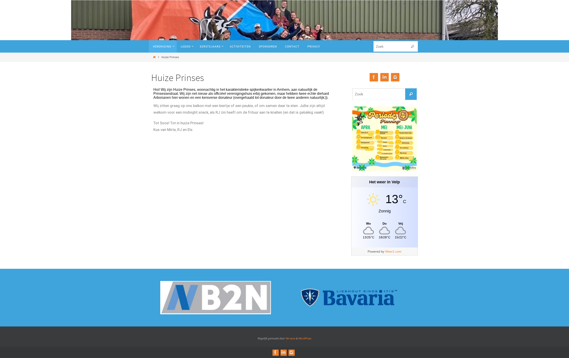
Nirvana (290, 338)
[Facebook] (374, 77)
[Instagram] (395, 77)
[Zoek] (412, 46)
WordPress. (305, 338)
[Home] (154, 57)
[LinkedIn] (384, 77)
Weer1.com (393, 251)
